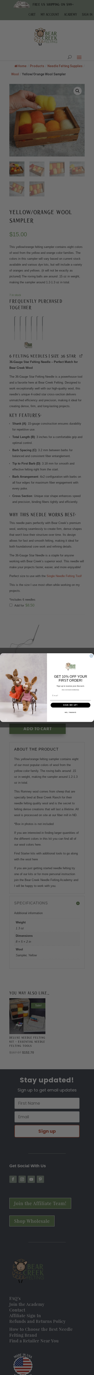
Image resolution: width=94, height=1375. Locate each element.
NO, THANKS (70, 712)
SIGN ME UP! (70, 705)
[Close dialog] (91, 655)
